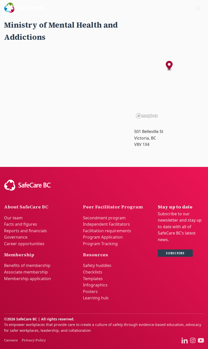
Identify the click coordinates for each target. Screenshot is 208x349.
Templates (93, 278)
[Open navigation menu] (198, 8)
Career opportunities (24, 243)
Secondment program (104, 218)
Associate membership (26, 272)
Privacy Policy (34, 340)
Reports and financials (25, 231)
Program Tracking (100, 243)
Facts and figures (20, 224)
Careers (11, 340)
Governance (15, 237)
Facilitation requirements (107, 231)
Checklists (92, 272)
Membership (19, 254)
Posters (90, 291)
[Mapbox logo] (147, 116)
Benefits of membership (27, 265)
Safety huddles (97, 265)
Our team (13, 218)
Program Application (103, 237)
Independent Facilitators (106, 224)
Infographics (95, 285)
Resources (95, 254)
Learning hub (96, 298)
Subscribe (175, 253)
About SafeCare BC (26, 207)
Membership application (27, 278)
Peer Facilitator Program (113, 207)
